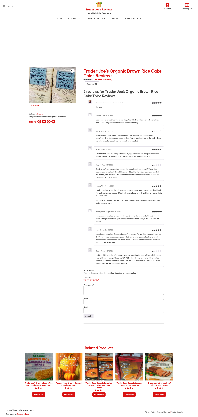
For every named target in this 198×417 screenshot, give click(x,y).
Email (86, 307)
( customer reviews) (103, 79)
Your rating (88, 277)
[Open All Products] (80, 18)
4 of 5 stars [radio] (94, 279)
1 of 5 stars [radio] (85, 279)
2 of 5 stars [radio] (88, 279)
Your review (89, 285)
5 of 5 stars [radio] (97, 279)
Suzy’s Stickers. (23, 414)
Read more (38, 394)
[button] (72, 71)
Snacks (40, 114)
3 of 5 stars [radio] (91, 279)
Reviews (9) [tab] (92, 84)
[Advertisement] (99, 39)
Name (86, 298)
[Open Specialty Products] (104, 18)
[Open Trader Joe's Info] (141, 18)
